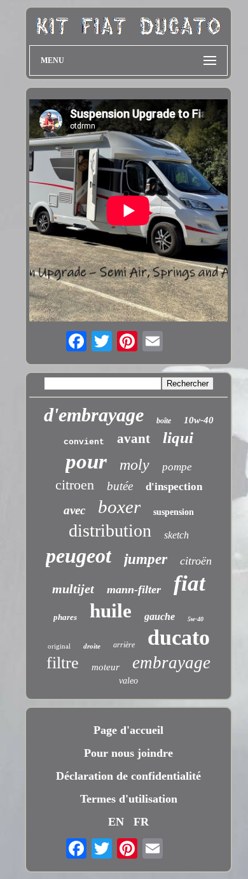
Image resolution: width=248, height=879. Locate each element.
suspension (173, 512)
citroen (74, 485)
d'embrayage (94, 414)
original (59, 646)
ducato (179, 637)
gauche (159, 616)
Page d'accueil (128, 730)
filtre (62, 663)
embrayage (171, 662)
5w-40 (195, 618)
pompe (177, 467)
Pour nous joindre (128, 753)
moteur (106, 667)
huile (111, 611)
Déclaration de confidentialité (128, 776)
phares (65, 617)
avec (74, 510)
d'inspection (174, 487)
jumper (145, 559)
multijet (73, 589)
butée (120, 486)
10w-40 (199, 420)
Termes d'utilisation (128, 798)
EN (116, 821)
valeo (128, 681)
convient (84, 442)
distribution (110, 530)
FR (141, 821)
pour (86, 461)
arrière (124, 644)
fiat (189, 583)
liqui (178, 437)
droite (91, 646)
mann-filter (134, 589)
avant (133, 438)
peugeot (78, 555)
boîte (163, 420)
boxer (119, 506)
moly (134, 464)
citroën (196, 560)
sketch (176, 535)
